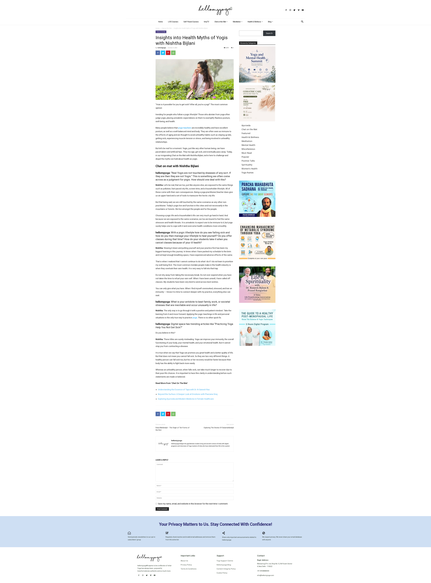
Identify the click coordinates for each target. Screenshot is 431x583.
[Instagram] (290, 10)
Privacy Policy (186, 565)
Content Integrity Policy (226, 569)
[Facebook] (286, 10)
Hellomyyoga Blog (224, 565)
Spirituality (247, 164)
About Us (184, 561)
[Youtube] (302, 10)
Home (157, 28)
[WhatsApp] (173, 53)
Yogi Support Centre (225, 561)
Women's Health (249, 168)
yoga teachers (184, 128)
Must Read (247, 153)
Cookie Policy (222, 573)
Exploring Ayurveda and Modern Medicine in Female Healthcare (186, 399)
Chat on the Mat (167, 28)
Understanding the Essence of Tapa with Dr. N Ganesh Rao (184, 389)
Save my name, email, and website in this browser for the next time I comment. (193, 504)
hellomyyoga (162, 47)
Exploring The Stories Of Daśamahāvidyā (219, 428)
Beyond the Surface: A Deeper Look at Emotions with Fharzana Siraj (188, 394)
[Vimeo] (298, 10)
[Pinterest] (168, 53)
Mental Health (248, 145)
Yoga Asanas (248, 172)
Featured (246, 133)
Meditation (247, 141)
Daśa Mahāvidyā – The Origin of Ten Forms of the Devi (172, 429)
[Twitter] (294, 10)
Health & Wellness (250, 137)
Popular (245, 156)
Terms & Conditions (189, 569)
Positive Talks (248, 160)
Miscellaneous (248, 149)
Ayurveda (246, 125)
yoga (194, 317)
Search (269, 33)
